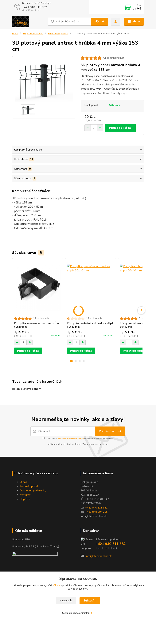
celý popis (121, 93)
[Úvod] (28, 21)
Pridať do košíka (120, 128)
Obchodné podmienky (33, 490)
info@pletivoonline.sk (99, 556)
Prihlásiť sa (107, 431)
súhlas (56, 585)
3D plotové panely (33, 33)
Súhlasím (89, 600)
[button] (71, 361)
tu (92, 613)
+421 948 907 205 (96, 512)
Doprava (25, 499)
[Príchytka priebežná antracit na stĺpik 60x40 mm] (90, 287)
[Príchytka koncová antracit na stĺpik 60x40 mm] (37, 287)
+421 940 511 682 (34, 7)
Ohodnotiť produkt (113, 58)
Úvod (15, 33)
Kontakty (25, 495)
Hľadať (99, 21)
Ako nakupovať (29, 486)
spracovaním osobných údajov (71, 439)
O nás (23, 482)
